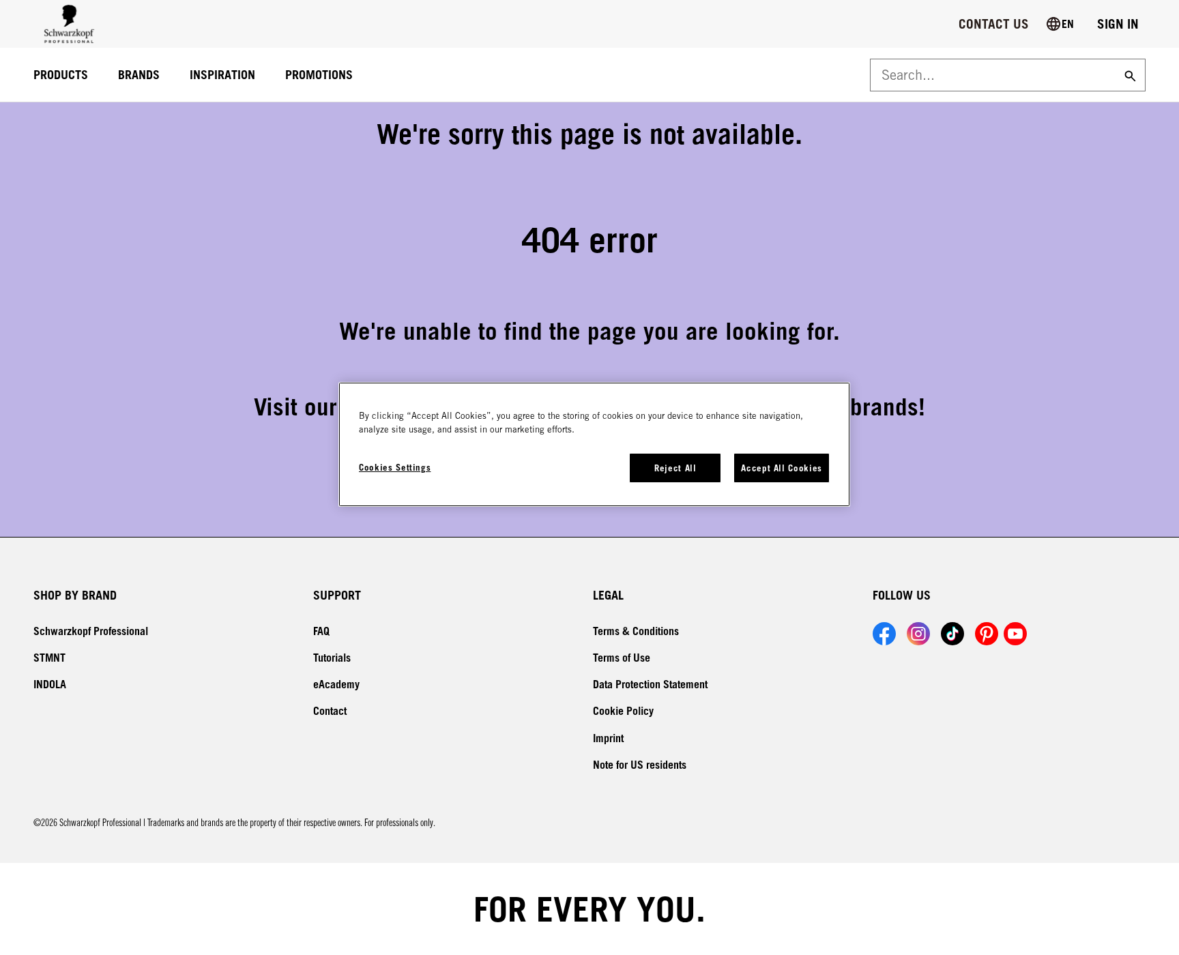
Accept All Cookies (781, 467)
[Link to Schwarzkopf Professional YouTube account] (1015, 633)
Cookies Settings (395, 467)
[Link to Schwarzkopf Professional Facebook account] (884, 633)
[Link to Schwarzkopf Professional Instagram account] (918, 633)
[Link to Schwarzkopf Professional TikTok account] (952, 633)
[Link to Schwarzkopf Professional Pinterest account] (986, 633)
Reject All (675, 467)
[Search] (1128, 75)
